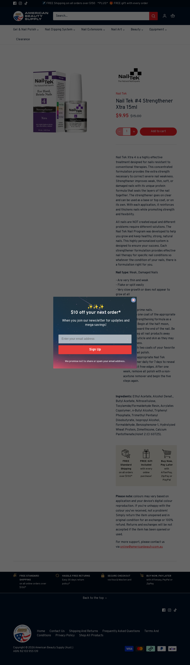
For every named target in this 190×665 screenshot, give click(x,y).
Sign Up (95, 350)
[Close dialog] (133, 300)
